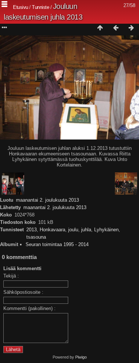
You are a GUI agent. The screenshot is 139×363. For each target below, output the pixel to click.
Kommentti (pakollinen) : (29, 308)
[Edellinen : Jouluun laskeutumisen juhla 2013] (115, 28)
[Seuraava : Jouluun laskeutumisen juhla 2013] (131, 28)
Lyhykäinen (106, 229)
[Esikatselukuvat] (100, 28)
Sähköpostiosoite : (23, 292)
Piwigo (81, 357)
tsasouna (36, 237)
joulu (73, 229)
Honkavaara (52, 229)
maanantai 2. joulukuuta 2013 (47, 200)
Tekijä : (11, 276)
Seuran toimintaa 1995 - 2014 (57, 244)
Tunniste (40, 7)
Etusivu (20, 7)
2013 (31, 229)
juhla (86, 229)
